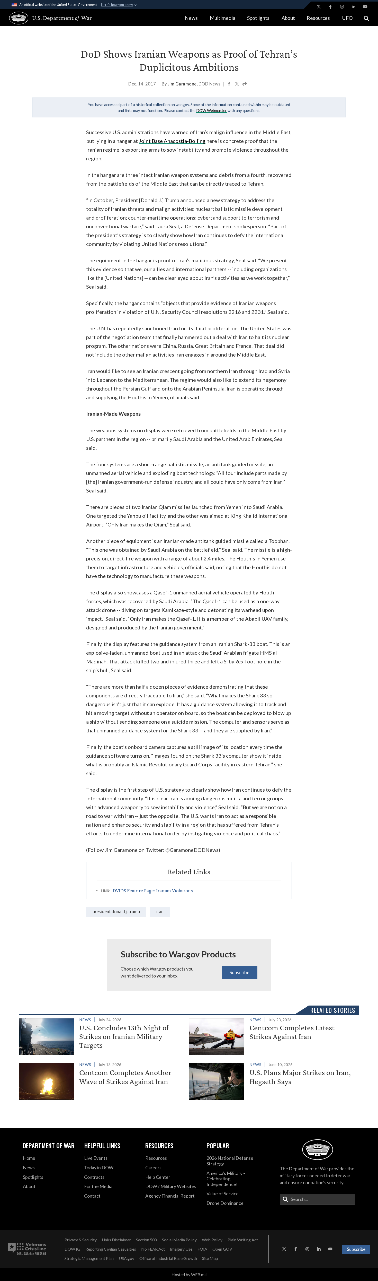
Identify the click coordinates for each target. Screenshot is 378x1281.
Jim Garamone (182, 83)
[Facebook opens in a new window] (330, 7)
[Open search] (366, 18)
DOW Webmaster (211, 110)
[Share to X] (237, 84)
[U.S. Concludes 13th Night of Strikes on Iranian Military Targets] (102, 1035)
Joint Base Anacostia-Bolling (172, 141)
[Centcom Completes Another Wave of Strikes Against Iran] (102, 1080)
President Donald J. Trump (116, 911)
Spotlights (258, 18)
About (288, 18)
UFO (347, 18)
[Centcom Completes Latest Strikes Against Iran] (272, 1035)
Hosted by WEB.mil (189, 1274)
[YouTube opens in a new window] (365, 7)
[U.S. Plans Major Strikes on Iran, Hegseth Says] (272, 1080)
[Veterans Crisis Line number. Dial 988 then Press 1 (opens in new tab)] (27, 1249)
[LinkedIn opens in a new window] (353, 7)
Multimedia (222, 18)
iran (160, 911)
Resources (318, 18)
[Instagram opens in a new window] (342, 7)
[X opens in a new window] (319, 7)
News (191, 18)
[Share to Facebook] (229, 84)
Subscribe (239, 972)
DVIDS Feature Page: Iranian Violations (153, 890)
